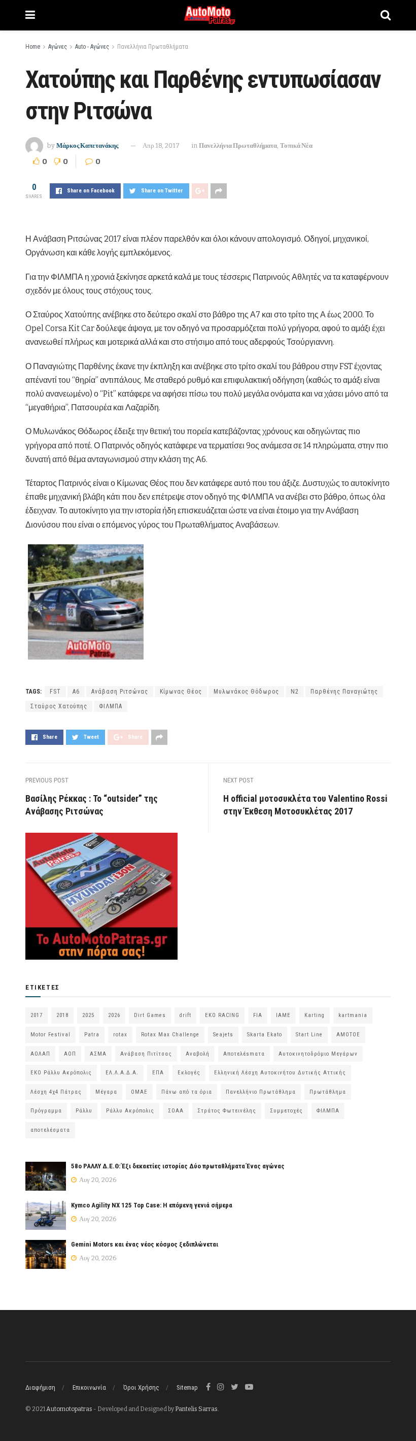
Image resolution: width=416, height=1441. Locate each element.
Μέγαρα (106, 1092)
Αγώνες (57, 46)
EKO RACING (222, 1015)
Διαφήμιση (40, 1387)
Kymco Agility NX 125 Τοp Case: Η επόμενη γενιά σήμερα (151, 1205)
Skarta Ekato (264, 1034)
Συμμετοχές (286, 1110)
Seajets (223, 1034)
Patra (91, 1034)
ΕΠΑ (158, 1072)
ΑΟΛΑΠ (40, 1054)
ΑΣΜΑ (98, 1054)
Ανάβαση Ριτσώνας (119, 691)
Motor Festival (50, 1034)
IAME (283, 1015)
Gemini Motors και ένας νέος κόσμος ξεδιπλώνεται (144, 1244)
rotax (120, 1034)
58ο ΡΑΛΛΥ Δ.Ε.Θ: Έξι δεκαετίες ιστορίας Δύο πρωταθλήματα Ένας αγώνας (178, 1166)
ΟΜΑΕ (139, 1092)
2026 (114, 1015)
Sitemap (187, 1387)
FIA (257, 1015)
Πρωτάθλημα (327, 1092)
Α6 (76, 691)
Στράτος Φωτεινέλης (226, 1110)
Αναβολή (198, 1054)
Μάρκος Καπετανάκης (87, 145)
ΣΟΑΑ (176, 1110)
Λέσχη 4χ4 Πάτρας (56, 1092)
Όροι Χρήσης (141, 1387)
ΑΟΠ (70, 1054)
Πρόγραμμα (46, 1110)
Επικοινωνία (89, 1387)
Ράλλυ (84, 1110)
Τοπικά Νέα (296, 145)
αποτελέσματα (50, 1130)
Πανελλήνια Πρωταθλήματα (152, 46)
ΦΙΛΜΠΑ (110, 706)
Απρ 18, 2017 (161, 145)
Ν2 (295, 691)
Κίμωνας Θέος (181, 691)
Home (32, 46)
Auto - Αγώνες (92, 46)
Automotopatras (69, 1409)
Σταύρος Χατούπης (58, 706)
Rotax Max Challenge (170, 1034)
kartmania (352, 1015)
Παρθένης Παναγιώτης (344, 691)
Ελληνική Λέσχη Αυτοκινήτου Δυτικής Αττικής (280, 1072)
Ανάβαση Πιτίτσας (146, 1054)
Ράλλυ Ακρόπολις (130, 1110)
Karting (314, 1015)
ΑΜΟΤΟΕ (348, 1034)
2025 (88, 1015)
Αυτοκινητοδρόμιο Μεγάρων (318, 1054)
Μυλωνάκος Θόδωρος (246, 691)
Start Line (309, 1034)
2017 (36, 1015)
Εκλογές (189, 1072)
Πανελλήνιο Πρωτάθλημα (261, 1092)
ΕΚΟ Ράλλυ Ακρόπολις (61, 1072)
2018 (62, 1015)
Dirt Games (150, 1015)
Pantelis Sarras (196, 1409)
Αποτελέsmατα (244, 1054)
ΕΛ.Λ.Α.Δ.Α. (122, 1072)
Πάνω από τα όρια (186, 1092)
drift (185, 1015)
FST (55, 691)
